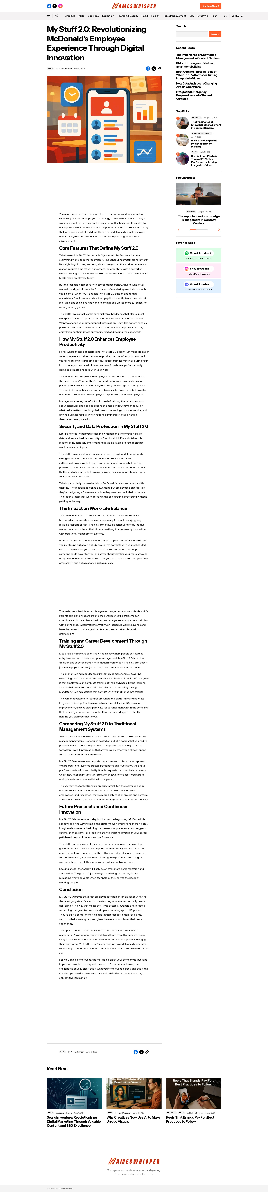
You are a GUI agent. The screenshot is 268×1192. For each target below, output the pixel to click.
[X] (55, 6)
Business (196, 118)
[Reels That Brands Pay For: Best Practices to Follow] (193, 1093)
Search (181, 26)
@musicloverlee (199, 253)
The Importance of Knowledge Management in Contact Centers (198, 56)
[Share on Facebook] (148, 68)
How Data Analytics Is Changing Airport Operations (196, 85)
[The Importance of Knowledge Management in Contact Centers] (182, 123)
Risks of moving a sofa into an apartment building (195, 65)
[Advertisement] (104, 189)
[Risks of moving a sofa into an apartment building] (182, 140)
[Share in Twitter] (154, 68)
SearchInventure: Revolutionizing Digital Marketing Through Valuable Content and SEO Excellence (74, 1122)
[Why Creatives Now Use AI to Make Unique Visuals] (134, 1093)
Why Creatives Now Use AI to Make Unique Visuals (133, 1120)
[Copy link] (159, 68)
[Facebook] (49, 6)
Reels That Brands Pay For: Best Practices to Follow (190, 1120)
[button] (48, 16)
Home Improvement (201, 133)
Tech (50, 68)
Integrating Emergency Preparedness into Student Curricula (194, 95)
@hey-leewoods (199, 268)
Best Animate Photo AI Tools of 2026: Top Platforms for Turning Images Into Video (196, 75)
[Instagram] (60, 6)
